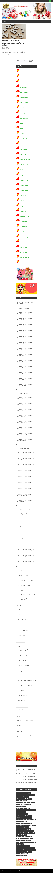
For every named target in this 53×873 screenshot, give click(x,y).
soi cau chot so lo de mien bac (23, 846)
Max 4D (21, 128)
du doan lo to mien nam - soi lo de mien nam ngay (12, 47)
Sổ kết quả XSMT (24, 102)
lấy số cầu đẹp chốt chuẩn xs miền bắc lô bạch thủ (26, 416)
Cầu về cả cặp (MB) (24, 164)
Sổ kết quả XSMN (24, 97)
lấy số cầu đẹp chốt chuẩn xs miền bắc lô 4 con (26, 398)
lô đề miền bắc (20, 840)
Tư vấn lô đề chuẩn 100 (23, 575)
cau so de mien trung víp (22, 802)
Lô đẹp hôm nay (29, 838)
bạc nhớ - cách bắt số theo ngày (23, 793)
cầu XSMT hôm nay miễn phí (22, 827)
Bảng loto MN (20, 725)
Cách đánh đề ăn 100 (21, 819)
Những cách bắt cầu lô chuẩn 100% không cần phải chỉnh (14, 43)
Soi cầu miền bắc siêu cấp (23, 393)
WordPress (19, 870)
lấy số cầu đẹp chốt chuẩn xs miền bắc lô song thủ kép (26, 434)
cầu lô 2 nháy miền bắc (21, 821)
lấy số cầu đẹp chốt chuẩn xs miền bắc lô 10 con (26, 319)
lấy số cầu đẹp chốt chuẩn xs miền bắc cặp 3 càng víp (26, 440)
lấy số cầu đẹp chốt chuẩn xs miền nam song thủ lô (26, 556)
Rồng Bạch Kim (20, 844)
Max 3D (21, 123)
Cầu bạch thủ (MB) (24, 154)
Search (30, 60)
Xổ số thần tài (23, 149)
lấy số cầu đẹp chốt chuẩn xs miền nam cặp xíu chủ (26, 520)
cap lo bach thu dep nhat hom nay (24, 798)
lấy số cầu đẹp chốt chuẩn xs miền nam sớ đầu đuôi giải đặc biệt (26, 550)
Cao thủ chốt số (31, 795)
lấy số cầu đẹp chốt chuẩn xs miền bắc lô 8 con (26, 410)
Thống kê (22, 133)
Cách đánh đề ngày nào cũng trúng (24, 817)
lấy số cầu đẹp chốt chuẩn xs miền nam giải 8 (26, 532)
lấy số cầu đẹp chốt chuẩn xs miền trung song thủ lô (26, 495)
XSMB (21, 71)
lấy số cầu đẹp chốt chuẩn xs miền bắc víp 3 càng (26, 355)
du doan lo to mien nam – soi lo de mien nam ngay (26, 303)
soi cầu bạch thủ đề (31, 849)
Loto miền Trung (24, 237)
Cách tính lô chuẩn (21, 810)
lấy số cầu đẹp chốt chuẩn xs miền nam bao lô (26, 514)
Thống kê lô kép (24, 190)
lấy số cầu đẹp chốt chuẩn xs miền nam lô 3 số (26, 538)
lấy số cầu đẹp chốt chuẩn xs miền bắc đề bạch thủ (26, 349)
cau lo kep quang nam (21, 800)
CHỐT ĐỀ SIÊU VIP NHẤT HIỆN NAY (23, 804)
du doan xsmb (30, 830)
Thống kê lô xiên (24, 185)
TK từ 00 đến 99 (23, 221)
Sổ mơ (21, 262)
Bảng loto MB (20, 720)
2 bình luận (11, 48)
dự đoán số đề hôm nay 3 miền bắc (24, 836)
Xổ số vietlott (21, 610)
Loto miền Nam (23, 231)
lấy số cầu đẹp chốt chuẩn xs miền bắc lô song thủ (26, 428)
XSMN (21, 76)
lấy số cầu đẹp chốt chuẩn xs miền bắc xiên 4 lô (26, 373)
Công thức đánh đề (31, 819)
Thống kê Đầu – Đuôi (25, 206)
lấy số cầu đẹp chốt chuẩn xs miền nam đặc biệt (26, 526)
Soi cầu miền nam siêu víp (23, 509)
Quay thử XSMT (23, 252)
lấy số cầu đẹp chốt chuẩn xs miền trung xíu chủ (26, 501)
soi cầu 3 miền (20, 848)
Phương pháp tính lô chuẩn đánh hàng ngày (26, 842)
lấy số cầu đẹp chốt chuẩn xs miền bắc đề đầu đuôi (26, 379)
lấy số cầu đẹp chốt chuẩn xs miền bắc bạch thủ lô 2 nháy (26, 313)
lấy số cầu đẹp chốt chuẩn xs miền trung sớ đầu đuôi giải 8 (26, 483)
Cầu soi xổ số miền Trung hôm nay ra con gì (26, 825)
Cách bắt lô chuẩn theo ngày (23, 808)
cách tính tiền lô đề (21, 812)
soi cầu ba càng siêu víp (29, 848)
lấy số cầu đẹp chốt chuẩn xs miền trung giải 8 (26, 471)
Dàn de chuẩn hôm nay (21, 832)
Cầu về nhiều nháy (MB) (25, 169)
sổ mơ (18, 747)
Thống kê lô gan (24, 180)
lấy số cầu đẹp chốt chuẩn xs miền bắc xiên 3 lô (26, 367)
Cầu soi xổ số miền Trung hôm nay (24, 823)
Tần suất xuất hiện (24, 216)
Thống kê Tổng (23, 211)
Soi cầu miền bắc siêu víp (23, 308)
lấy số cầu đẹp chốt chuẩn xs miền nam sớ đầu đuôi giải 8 (26, 544)
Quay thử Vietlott (24, 257)
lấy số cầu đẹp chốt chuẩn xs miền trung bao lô (26, 453)
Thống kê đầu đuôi (24, 175)
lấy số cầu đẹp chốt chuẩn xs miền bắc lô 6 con (26, 404)
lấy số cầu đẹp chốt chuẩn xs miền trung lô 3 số (26, 477)
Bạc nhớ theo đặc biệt (21, 795)
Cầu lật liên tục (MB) (25, 159)
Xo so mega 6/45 (24, 113)
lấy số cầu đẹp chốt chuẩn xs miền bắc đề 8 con (26, 337)
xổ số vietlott (23, 107)
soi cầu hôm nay (20, 851)
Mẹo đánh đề (27, 840)
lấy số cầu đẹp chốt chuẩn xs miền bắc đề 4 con (26, 325)
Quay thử (19, 731)
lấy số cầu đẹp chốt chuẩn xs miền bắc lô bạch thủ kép (26, 422)
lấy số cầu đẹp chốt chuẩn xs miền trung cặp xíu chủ (26, 459)
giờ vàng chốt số (20, 838)
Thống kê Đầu (23, 195)
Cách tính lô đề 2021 (31, 810)
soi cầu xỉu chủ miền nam (22, 853)
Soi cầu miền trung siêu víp (24, 448)
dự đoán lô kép (31, 832)
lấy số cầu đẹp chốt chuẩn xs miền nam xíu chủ (26, 562)
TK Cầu (18, 646)
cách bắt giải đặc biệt (21, 806)
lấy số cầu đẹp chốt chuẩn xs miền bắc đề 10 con (26, 343)
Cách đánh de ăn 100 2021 (22, 813)
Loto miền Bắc (23, 226)
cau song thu (32, 802)
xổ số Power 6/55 (24, 118)
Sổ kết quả (20, 590)
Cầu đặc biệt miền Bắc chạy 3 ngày (24, 829)
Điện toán (19, 626)
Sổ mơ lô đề (20, 570)
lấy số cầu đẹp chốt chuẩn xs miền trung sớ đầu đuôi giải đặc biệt (26, 489)
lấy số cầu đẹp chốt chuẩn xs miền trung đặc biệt (26, 465)
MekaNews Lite (8, 870)
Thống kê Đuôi (23, 200)
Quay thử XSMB (23, 242)
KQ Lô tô (19, 716)
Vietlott (19, 605)
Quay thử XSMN (23, 247)
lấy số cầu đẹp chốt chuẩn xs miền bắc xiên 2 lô (26, 361)
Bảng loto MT (29, 720)
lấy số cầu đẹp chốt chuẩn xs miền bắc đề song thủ (26, 385)
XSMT (21, 82)
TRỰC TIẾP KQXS (21, 580)
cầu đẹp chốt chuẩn (21, 830)
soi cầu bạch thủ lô (21, 849)
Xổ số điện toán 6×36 (22, 630)
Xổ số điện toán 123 (24, 144)
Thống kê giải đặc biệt (21, 855)
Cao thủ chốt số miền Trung (22, 796)
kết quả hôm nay (24, 87)
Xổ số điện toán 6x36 (25, 138)
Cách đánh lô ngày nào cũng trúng (24, 815)
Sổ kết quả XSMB (24, 92)
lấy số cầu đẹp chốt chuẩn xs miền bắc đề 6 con (26, 331)
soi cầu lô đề (28, 851)
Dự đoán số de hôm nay (22, 834)
